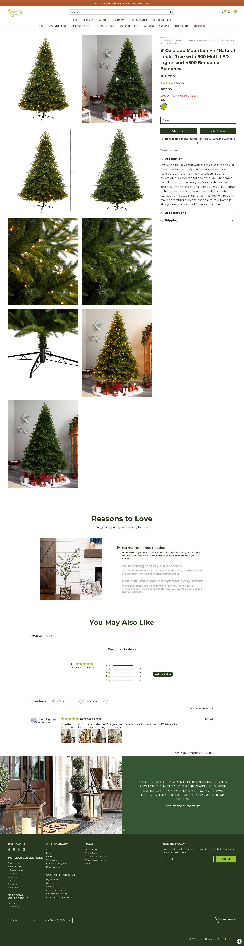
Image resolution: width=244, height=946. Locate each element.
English (14, 920)
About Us (50, 849)
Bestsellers (181, 25)
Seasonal (164, 25)
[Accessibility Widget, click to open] (239, 941)
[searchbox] (41, 701)
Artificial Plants (81, 25)
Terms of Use (91, 849)
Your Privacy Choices (95, 856)
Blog (48, 853)
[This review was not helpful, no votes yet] (210, 753)
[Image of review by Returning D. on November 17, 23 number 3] (99, 736)
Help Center (52, 883)
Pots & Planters (138, 20)
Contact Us (51, 887)
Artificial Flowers (104, 25)
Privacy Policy (92, 853)
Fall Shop (13, 903)
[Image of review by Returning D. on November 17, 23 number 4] (115, 736)
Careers (50, 856)
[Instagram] (14, 849)
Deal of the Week (161, 20)
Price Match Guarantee (58, 897)
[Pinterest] (19, 849)
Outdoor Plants (129, 25)
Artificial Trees (57, 25)
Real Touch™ (118, 20)
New (41, 25)
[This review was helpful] (205, 753)
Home (163, 37)
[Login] (228, 12)
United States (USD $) (54, 920)
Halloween (87, 20)
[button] (117, 79)
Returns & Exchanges (56, 890)
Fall (75, 20)
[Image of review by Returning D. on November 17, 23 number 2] (84, 736)
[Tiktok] (24, 849)
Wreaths (149, 25)
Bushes (102, 20)
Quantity (168, 120)
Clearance (200, 25)
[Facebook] (9, 849)
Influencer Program (56, 863)
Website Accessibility (95, 860)
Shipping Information (56, 894)
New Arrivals (14, 863)
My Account (52, 879)
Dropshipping (53, 867)
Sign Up (226, 859)
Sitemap (89, 863)
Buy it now (218, 131)
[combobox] (122, 12)
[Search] (171, 12)
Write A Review (163, 674)
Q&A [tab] (49, 636)
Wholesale (51, 860)
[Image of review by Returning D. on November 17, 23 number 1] (68, 736)
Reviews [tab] (36, 636)
